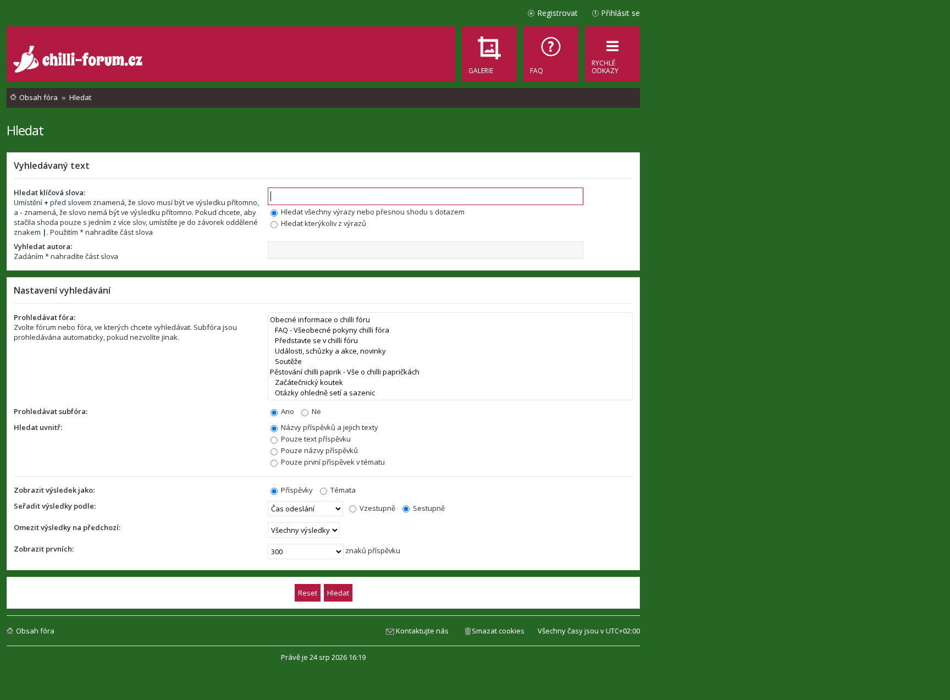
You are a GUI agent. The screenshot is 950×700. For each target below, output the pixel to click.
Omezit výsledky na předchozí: (67, 527)
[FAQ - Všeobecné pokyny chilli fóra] (450, 330)
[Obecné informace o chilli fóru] (450, 320)
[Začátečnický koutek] (450, 382)
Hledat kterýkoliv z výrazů (322, 223)
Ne (315, 411)
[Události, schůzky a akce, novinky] (450, 351)
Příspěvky (296, 490)
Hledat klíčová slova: (49, 192)
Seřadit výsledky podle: (55, 506)
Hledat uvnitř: (38, 427)
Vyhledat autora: (43, 246)
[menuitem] (550, 53)
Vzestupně (376, 508)
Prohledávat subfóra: (50, 411)
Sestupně (428, 508)
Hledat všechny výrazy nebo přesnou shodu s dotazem (372, 212)
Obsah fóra (35, 631)
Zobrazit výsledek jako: (54, 490)
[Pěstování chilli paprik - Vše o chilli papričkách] (450, 372)
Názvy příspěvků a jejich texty (328, 427)
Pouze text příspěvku (315, 439)
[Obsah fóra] (79, 60)
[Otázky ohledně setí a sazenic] (450, 393)
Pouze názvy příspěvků (318, 450)
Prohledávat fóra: (44, 317)
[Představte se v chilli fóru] (450, 340)
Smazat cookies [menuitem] (498, 631)
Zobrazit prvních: (44, 549)
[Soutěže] (450, 361)
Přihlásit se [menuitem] (620, 13)
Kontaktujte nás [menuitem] (422, 631)
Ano (286, 411)
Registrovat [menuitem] (557, 13)
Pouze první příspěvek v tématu (332, 462)
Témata (342, 490)
